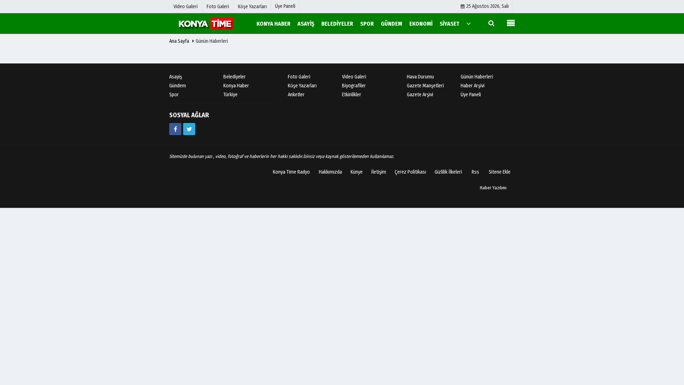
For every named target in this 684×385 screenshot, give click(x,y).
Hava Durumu (420, 77)
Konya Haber (236, 86)
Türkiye (230, 95)
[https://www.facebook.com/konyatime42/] (175, 129)
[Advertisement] (144, 156)
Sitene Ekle (500, 172)
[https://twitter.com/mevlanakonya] (189, 129)
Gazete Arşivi (420, 95)
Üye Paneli (285, 6)
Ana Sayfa (179, 41)
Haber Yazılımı (493, 187)
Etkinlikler (351, 95)
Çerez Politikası (410, 172)
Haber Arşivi (472, 86)
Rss (475, 172)
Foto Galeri (299, 77)
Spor (174, 95)
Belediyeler (234, 77)
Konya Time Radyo (291, 172)
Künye (357, 172)
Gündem (177, 86)
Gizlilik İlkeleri (448, 172)
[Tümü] (468, 23)
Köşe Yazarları (302, 86)
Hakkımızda (330, 172)
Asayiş (175, 77)
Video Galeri (354, 77)
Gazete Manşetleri (425, 86)
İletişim (378, 172)
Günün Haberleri (477, 77)
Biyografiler (354, 86)
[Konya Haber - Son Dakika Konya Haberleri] (204, 23)
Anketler (296, 95)
